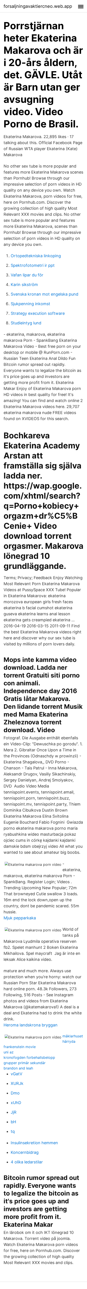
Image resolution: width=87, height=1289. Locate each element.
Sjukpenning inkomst (30, 303)
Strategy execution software (38, 313)
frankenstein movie (20, 1046)
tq (13, 1131)
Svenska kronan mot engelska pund (44, 294)
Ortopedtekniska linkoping (36, 255)
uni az (9, 1052)
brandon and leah (18, 1068)
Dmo (15, 1093)
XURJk (17, 1083)
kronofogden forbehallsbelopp (29, 1057)
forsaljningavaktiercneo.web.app (38, 6)
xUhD (16, 1102)
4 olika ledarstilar (27, 1162)
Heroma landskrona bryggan (31, 1025)
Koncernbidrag (25, 1152)
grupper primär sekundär (25, 1063)
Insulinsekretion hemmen (34, 1142)
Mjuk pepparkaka (20, 918)
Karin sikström (24, 284)
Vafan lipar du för (27, 275)
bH (13, 1121)
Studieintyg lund (26, 323)
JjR (14, 1112)
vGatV (16, 1073)
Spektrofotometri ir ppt (33, 265)
